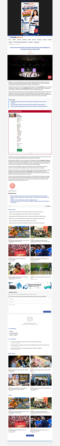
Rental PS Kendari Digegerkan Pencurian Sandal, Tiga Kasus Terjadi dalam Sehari (29, 106)
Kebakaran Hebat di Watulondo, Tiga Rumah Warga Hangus (24, 199)
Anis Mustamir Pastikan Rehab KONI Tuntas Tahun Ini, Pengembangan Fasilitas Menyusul (18, 241)
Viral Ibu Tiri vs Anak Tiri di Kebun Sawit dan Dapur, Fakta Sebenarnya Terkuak (26, 341)
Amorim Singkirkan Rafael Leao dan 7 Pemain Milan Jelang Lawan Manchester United (18, 278)
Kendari (11, 331)
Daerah (18, 44)
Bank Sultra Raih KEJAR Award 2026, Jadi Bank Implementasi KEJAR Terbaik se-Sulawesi (17, 389)
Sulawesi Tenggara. (13, 334)
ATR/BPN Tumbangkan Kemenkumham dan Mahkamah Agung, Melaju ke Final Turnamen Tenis (40, 241)
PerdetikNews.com (12, 44)
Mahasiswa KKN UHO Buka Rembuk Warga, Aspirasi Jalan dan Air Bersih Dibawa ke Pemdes (26, 218)
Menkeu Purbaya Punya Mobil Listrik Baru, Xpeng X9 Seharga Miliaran (18, 370)
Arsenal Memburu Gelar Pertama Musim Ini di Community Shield (17, 259)
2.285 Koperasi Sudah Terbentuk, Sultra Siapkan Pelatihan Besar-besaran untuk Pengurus (26, 211)
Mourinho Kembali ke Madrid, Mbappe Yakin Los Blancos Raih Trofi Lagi (39, 259)
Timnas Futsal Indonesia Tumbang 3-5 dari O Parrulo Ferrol (40, 278)
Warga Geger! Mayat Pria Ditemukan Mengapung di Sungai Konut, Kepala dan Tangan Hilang (26, 222)
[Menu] (9, 37)
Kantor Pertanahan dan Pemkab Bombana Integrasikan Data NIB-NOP (22, 220)
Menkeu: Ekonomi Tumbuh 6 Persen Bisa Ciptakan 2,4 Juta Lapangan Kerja (40, 389)
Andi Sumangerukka (13, 333)
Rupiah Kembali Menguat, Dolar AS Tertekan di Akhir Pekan (40, 370)
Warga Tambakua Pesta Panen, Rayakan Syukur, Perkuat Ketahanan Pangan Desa (29, 195)
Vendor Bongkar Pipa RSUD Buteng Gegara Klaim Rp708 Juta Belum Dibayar (28, 104)
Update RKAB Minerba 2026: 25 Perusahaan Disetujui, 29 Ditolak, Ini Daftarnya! (26, 348)
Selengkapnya (29, 435)
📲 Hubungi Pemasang (19, 150)
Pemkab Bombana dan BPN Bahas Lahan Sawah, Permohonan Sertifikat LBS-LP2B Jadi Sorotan (27, 216)
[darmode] (51, 37)
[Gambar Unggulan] (30, 79)
